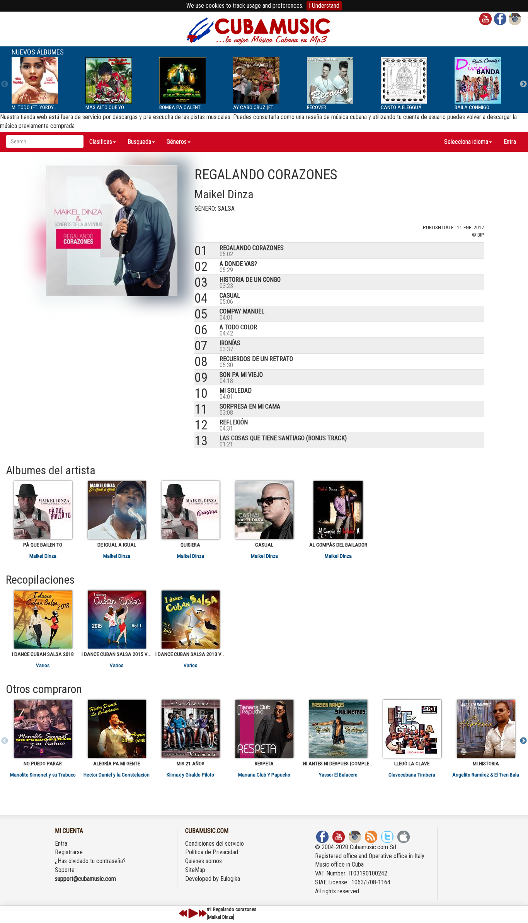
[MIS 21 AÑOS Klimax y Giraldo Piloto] (190, 729)
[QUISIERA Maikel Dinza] (190, 510)
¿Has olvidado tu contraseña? (90, 861)
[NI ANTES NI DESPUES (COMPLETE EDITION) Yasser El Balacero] (338, 729)
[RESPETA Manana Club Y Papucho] (264, 729)
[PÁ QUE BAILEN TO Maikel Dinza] (43, 510)
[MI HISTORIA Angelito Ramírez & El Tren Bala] (486, 729)
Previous (5, 84)
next (202, 913)
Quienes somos (203, 861)
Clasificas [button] (100, 141)
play (192, 913)
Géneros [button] (177, 141)
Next (523, 84)
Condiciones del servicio (214, 843)
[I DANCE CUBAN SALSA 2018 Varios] (43, 620)
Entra (510, 141)
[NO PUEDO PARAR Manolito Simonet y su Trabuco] (43, 729)
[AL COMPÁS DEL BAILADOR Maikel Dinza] (338, 510)
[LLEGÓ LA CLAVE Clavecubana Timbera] (412, 729)
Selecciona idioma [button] (466, 141)
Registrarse (69, 852)
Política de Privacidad (211, 852)
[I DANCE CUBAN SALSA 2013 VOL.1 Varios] (190, 620)
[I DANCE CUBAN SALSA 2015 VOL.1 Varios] (117, 620)
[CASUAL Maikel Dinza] (264, 510)
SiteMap (195, 870)
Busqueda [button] (139, 141)
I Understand (324, 5)
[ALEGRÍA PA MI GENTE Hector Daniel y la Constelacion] (117, 729)
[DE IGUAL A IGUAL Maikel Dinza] (117, 510)
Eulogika (230, 878)
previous (183, 913)
